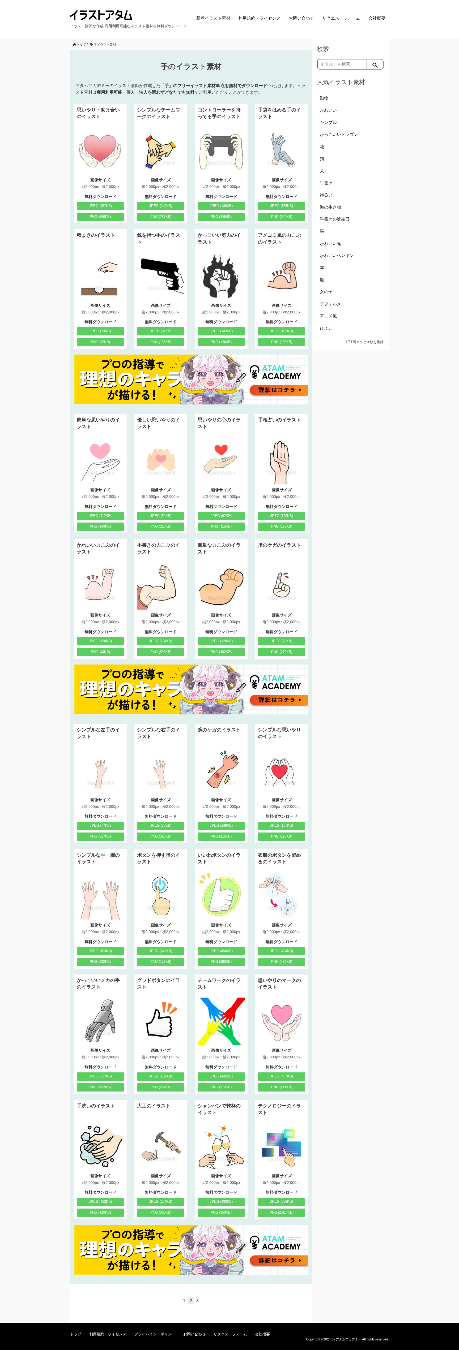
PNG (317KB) (100, 836)
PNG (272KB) (281, 652)
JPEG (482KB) (100, 1202)
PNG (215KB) (221, 836)
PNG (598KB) (160, 652)
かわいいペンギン (337, 255)
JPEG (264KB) (160, 1202)
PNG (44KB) (100, 652)
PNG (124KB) (221, 342)
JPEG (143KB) (221, 331)
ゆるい (326, 195)
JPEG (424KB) (281, 951)
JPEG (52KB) (160, 516)
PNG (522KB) (281, 217)
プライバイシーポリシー (154, 1334)
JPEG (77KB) (100, 825)
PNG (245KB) (221, 217)
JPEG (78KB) (160, 825)
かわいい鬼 (330, 243)
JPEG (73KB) (100, 331)
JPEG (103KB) (281, 331)
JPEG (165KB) (281, 206)
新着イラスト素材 (213, 18)
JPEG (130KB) (100, 641)
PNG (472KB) (281, 962)
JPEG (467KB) (281, 1076)
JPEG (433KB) (221, 1202)
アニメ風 (328, 316)
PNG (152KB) (100, 1087)
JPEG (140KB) (160, 206)
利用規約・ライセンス (259, 18)
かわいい (328, 110)
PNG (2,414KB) (282, 1212)
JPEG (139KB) (221, 206)
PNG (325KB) (160, 836)
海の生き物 (330, 207)
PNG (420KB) (100, 1212)
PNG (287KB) (160, 217)
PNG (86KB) (100, 342)
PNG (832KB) (100, 962)
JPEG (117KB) (100, 516)
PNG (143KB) (100, 526)
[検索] (375, 64)
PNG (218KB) (160, 526)
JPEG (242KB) (160, 951)
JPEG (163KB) (100, 951)
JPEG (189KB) (160, 1076)
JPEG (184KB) (160, 641)
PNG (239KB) (160, 1087)
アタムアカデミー (348, 1339)
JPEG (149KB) (221, 825)
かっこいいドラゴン (339, 134)
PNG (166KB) (281, 342)
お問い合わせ (301, 18)
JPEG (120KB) (281, 516)
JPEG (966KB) (281, 1202)
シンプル (328, 122)
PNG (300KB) (160, 1212)
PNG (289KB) (221, 962)
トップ (75, 1334)
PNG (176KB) (281, 526)
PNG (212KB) (221, 1087)
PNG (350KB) (221, 1212)
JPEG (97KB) (160, 331)
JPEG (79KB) (281, 641)
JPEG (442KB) (221, 1076)
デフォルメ (330, 304)
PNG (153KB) (160, 342)
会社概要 (376, 18)
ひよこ (326, 328)
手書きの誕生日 (335, 219)
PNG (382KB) (221, 652)
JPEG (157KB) (100, 206)
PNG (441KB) (281, 1087)
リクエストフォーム (341, 18)
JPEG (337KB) (100, 1076)
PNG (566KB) (100, 217)
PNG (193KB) (281, 836)
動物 (324, 98)
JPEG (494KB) (221, 951)
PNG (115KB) (221, 526)
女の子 (326, 292)
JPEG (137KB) (281, 825)
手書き (326, 183)
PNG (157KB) (160, 962)
